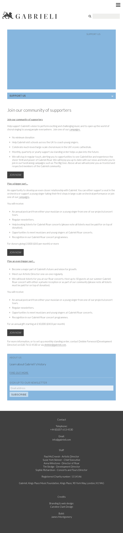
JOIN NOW (15, 174)
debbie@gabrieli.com (55, 344)
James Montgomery (61, 516)
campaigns (24, 196)
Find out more (19, 372)
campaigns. (74, 129)
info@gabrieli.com (61, 439)
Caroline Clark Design (61, 506)
